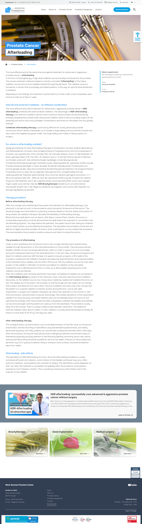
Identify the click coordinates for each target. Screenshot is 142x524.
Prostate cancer (52, 496)
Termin (135, 472)
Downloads (51, 505)
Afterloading (31, 64)
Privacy (133, 511)
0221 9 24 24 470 (16, 499)
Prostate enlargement (55, 498)
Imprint (127, 511)
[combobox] (133, 2)
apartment (6, 64)
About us (50, 493)
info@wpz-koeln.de (108, 91)
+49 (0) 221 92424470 (108, 84)
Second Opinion (122, 9)
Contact (50, 501)
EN (132, 2)
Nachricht (135, 476)
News (49, 490)
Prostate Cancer (17, 64)
